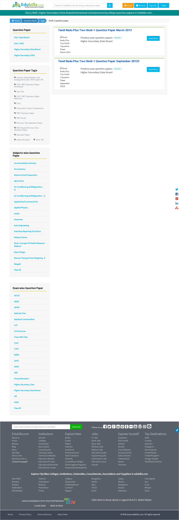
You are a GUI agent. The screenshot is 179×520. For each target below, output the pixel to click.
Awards (95, 464)
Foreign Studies (151, 458)
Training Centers (45, 452)
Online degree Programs (75, 464)
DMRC (16, 354)
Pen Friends (123, 440)
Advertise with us (19, 458)
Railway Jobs (97, 446)
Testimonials (123, 458)
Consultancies (44, 449)
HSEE (16, 402)
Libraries (69, 446)
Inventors (122, 464)
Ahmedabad (17, 490)
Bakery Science (20, 237)
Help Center (62, 514)
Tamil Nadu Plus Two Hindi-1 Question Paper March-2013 (95, 30)
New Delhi (16, 478)
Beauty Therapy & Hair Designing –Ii (29, 258)
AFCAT (17, 295)
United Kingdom (152, 455)
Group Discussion (21, 378)
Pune (147, 484)
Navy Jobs (96, 443)
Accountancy (19, 169)
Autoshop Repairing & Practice (27, 231)
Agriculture (19, 180)
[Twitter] (109, 427)
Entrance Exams (72, 452)
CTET (16, 349)
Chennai (42, 478)
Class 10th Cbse (21, 337)
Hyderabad (17, 487)
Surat (147, 490)
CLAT (16, 343)
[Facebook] (105, 427)
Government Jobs (99, 458)
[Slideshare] (145, 427)
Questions (122, 437)
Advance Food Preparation (25, 175)
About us (15, 437)
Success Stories (124, 452)
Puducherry (43, 487)
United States (150, 452)
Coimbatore (43, 481)
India (147, 437)
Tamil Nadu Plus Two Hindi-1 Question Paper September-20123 (98, 61)
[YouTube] (135, 427)
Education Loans (99, 461)
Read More (153, 38)
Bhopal (148, 487)
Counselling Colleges (74, 461)
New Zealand (150, 449)
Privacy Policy (25, 514)
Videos (68, 443)
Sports (121, 461)
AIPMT (17, 307)
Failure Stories (124, 455)
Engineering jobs (99, 455)
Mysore (121, 481)
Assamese (18, 219)
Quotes (121, 446)
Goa (146, 481)
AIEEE (16, 301)
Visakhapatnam (72, 484)
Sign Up (152, 5)
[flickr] (131, 427)
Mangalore (123, 484)
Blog (14, 446)
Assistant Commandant (24, 319)
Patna (94, 487)
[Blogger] (149, 427)
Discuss (141, 5)
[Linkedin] (118, 427)
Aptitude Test (20, 313)
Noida (94, 481)
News (14, 449)
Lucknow (69, 487)
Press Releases (124, 449)
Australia (149, 443)
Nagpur (68, 490)
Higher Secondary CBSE (24, 55)
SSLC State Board (21, 37)
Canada (148, 440)
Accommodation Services (25, 163)
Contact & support (20, 461)
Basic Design (19, 252)
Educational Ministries (48, 464)
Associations (43, 446)
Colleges (42, 440)
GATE (16, 360)
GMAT (16, 366)
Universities (43, 443)
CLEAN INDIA (40, 505)
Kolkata (15, 484)
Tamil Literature (72, 455)
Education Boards (46, 458)
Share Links (17, 455)
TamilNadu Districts (153, 461)
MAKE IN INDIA (56, 505)
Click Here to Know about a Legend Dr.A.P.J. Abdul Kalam (121, 499)
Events (68, 440)
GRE (16, 372)
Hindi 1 (118, 37)
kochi (94, 490)
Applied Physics (21, 207)
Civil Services (20, 331)
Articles (121, 443)
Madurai (42, 484)
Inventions (69, 449)
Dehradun (122, 490)
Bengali (17, 264)
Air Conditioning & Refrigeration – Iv (29, 195)
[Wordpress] (140, 427)
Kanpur (121, 487)
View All (17, 269)
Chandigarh (150, 478)
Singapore (149, 446)
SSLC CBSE (19, 43)
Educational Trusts (46, 461)
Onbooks (69, 458)
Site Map (15, 452)
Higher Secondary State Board (27, 49)
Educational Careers (47, 467)
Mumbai (15, 481)
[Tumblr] (127, 427)
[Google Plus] (114, 427)
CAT (16, 325)
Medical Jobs (97, 449)
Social (129, 5)
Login (163, 5)
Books (67, 437)
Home (10, 514)
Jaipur (121, 478)
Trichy (41, 490)
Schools (41, 437)
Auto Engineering (21, 225)
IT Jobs (95, 437)
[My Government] (70, 501)
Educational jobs (99, 452)
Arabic (17, 213)
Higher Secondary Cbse (24, 384)
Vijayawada (70, 481)
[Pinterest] (122, 427)
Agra (94, 484)
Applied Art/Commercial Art (26, 201)
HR (15, 396)
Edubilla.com (20, 434)
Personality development (76, 467)
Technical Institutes (47, 455)
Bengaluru (96, 478)
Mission (15, 443)
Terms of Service (44, 514)
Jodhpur (68, 478)
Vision (14, 440)
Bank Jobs (96, 440)
